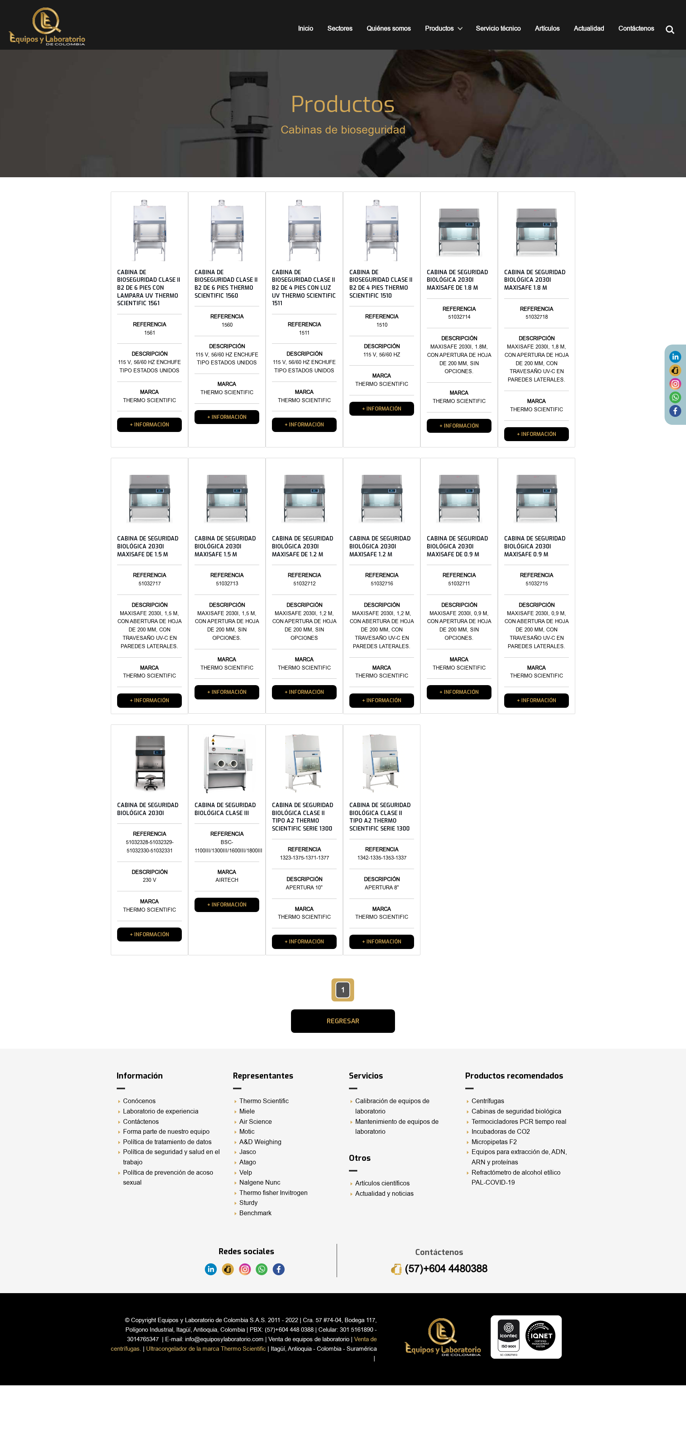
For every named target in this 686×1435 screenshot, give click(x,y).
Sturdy (248, 1203)
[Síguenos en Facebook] (675, 410)
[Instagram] (675, 383)
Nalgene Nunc (259, 1182)
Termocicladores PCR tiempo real (519, 1121)
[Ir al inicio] (47, 26)
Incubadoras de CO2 (501, 1131)
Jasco (247, 1152)
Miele (247, 1111)
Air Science (255, 1121)
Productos (439, 28)
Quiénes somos (389, 28)
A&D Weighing (260, 1142)
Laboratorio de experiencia (160, 1111)
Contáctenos (636, 28)
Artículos (547, 28)
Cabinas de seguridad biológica (516, 1111)
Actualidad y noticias (384, 1193)
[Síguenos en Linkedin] (675, 356)
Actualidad (589, 28)
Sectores (340, 28)
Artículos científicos (382, 1183)
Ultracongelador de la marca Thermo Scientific (206, 1349)
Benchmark (255, 1213)
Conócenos (139, 1101)
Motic (246, 1131)
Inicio (305, 28)
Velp (245, 1172)
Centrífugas (488, 1101)
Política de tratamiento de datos (167, 1142)
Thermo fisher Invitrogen (273, 1193)
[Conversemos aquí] (675, 397)
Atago (247, 1162)
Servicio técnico (498, 28)
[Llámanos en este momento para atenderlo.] (675, 370)
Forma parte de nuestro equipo (166, 1131)
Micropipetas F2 (494, 1142)
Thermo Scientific (264, 1101)
